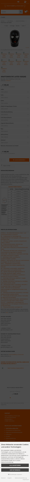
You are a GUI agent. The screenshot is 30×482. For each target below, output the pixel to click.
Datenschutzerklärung (21, 478)
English (10, 478)
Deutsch (3, 478)
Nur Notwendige (15, 470)
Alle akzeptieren (15, 465)
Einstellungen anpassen (16, 474)
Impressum (26, 479)
